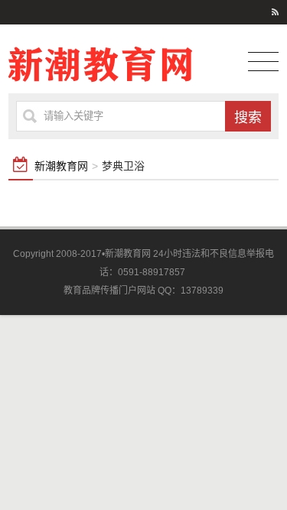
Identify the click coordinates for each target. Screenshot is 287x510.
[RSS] (275, 12)
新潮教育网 (61, 166)
